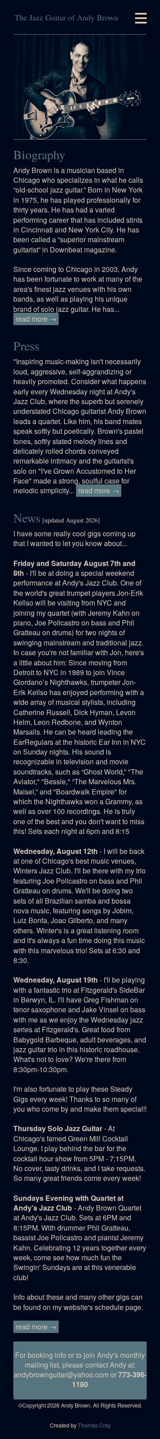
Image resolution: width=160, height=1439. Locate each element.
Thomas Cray (94, 1425)
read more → (36, 319)
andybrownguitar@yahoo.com (61, 1374)
